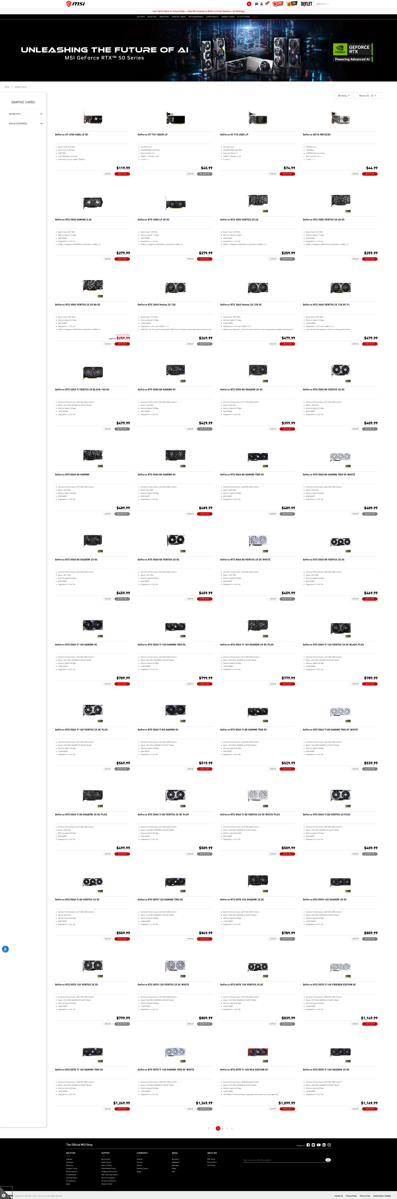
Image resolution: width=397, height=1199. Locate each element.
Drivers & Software (108, 1181)
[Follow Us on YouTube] (319, 1145)
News (174, 1168)
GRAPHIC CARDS (179, 17)
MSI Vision (211, 1159)
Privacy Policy (351, 1196)
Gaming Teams (142, 1168)
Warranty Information (109, 1175)
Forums (140, 1162)
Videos (139, 1165)
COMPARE (107, 174)
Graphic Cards (71, 1168)
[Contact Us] (255, 3)
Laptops (69, 1159)
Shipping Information (109, 1171)
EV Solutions (71, 1181)
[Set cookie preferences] (6, 1193)
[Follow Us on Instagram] (329, 1145)
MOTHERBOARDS (196, 17)
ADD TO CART (122, 174)
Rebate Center (107, 1184)
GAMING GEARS (227, 17)
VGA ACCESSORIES (18, 123)
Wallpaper (176, 1162)
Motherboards (71, 1171)
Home (7, 87)
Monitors (69, 1165)
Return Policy (106, 1165)
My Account (105, 1159)
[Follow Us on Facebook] (308, 1145)
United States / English (382, 1196)
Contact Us (339, 1196)
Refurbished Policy (108, 1168)
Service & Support (108, 1178)
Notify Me (205, 174)
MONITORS (164, 17)
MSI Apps (175, 1165)
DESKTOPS (152, 17)
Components (71, 1175)
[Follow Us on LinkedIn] (324, 1145)
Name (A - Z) (366, 95)
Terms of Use (365, 1196)
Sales (68, 1184)
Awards (140, 1159)
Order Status (106, 1162)
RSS (173, 1171)
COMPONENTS (212, 17)
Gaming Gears (71, 1178)
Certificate (211, 1165)
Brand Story (211, 1162)
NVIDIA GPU (15, 113)
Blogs (139, 1171)
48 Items (343, 95)
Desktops (69, 1162)
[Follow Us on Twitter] (313, 1145)
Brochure (175, 1159)
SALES (255, 17)
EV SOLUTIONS (243, 17)
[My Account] (261, 3)
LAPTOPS (141, 17)
